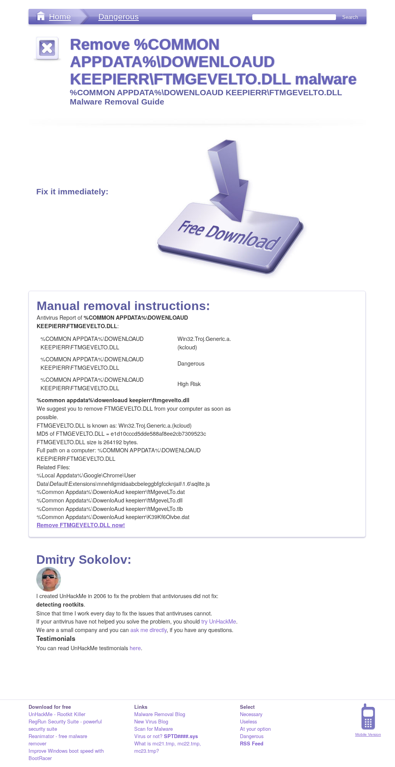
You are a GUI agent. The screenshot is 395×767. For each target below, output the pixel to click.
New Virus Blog (151, 721)
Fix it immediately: (72, 191)
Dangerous (118, 16)
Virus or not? (166, 736)
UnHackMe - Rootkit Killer (57, 714)
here (135, 648)
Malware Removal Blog (159, 714)
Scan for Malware (153, 728)
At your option (255, 728)
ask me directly (148, 629)
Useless (248, 721)
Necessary (251, 714)
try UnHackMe (218, 621)
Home (60, 16)
